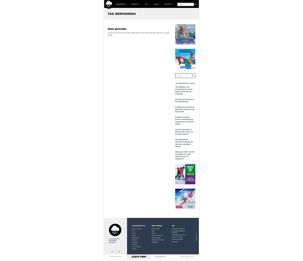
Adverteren (134, 240)
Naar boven (196, 236)
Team (133, 231)
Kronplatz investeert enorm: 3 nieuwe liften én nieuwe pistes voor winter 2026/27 (184, 120)
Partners (134, 235)
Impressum (135, 242)
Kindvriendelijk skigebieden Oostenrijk (178, 231)
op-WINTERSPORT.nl (160, 257)
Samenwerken (135, 237)
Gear (156, 4)
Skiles (153, 231)
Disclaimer (134, 244)
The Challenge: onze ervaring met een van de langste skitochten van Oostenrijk (184, 90)
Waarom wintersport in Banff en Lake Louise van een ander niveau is (184, 132)
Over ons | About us (137, 228)
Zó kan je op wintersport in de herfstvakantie (184, 100)
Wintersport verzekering (158, 240)
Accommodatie (156, 228)
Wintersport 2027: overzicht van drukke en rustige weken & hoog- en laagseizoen (185, 155)
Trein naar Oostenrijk (157, 235)
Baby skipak (175, 241)
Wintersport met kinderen (178, 228)
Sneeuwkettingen (156, 237)
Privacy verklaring (136, 246)
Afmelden (134, 249)
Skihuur (153, 233)
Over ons (167, 4)
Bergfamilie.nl (155, 242)
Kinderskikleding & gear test (179, 235)
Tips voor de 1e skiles (177, 237)
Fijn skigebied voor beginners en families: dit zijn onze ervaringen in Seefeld (184, 143)
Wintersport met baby (177, 239)
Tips (146, 4)
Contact (134, 233)
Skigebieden (120, 4)
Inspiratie (134, 4)
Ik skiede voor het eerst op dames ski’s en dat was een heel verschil (184, 109)
